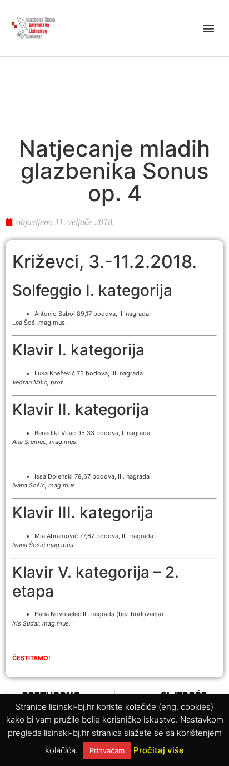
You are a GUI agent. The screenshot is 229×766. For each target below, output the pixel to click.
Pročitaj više (158, 750)
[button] (209, 28)
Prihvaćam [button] (107, 750)
